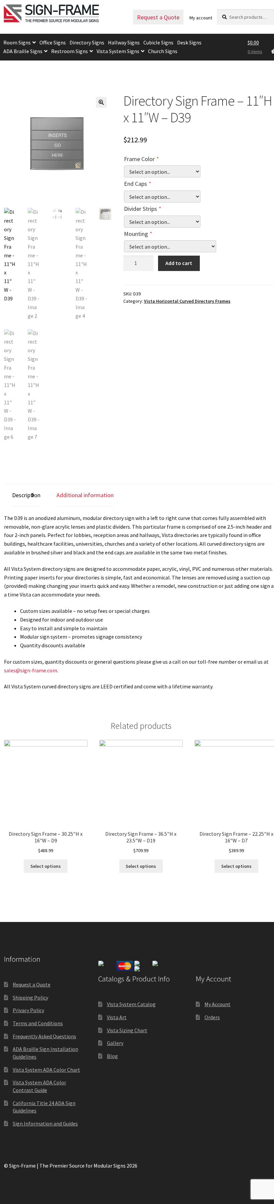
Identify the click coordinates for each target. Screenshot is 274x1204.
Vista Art (117, 1017)
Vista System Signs (118, 51)
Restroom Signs (69, 51)
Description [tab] (26, 495)
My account (200, 17)
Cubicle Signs (158, 42)
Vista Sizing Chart (127, 1030)
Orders (212, 1017)
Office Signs (52, 42)
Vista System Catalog (131, 1004)
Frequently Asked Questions (44, 1036)
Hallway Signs (124, 42)
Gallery (115, 1043)
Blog (112, 1056)
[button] (101, 102)
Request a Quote (158, 17)
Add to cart (178, 263)
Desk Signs (189, 42)
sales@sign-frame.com (30, 670)
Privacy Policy (28, 1010)
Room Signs (17, 42)
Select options (45, 866)
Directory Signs (87, 42)
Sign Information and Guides (45, 1123)
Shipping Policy (30, 997)
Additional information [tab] (85, 495)
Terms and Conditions (38, 1023)
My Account (217, 1004)
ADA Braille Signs (22, 51)
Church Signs (162, 51)
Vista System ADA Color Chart (46, 1069)
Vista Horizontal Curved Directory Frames (187, 301)
